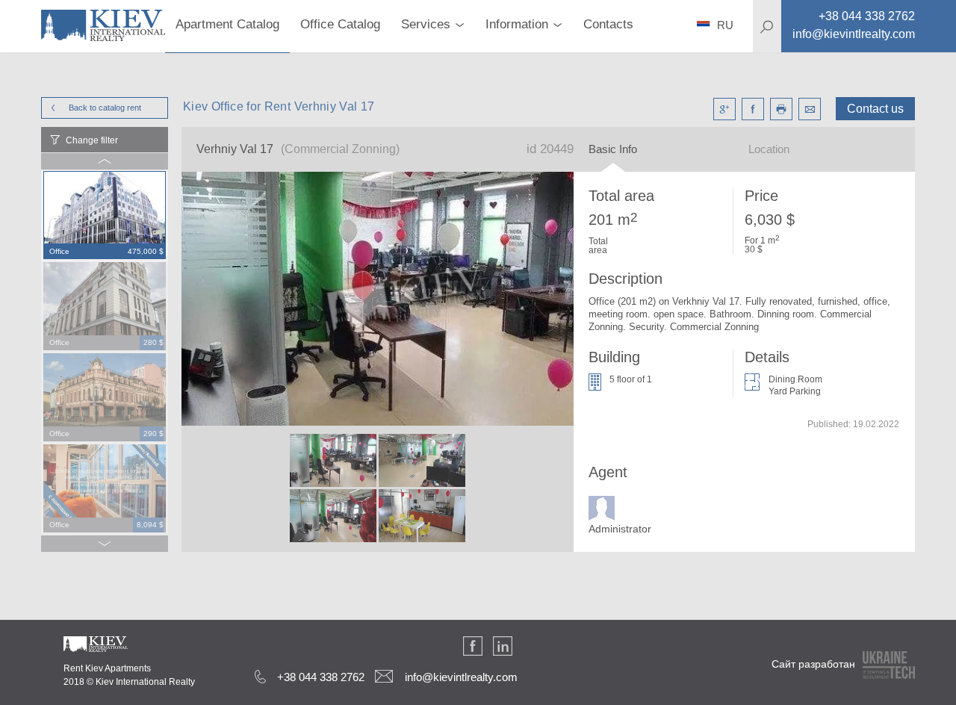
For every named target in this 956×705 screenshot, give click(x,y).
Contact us (875, 108)
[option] (104, 215)
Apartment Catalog (227, 24)
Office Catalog (340, 24)
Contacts (608, 24)
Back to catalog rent (105, 107)
